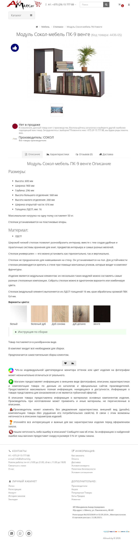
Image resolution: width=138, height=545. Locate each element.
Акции (75, 489)
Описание (34, 154)
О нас (11, 469)
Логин (11, 485)
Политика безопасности (84, 469)
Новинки (76, 499)
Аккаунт (12, 492)
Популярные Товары (82, 492)
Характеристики (59, 154)
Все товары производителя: (32, 140)
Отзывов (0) (85, 154)
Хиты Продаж (78, 496)
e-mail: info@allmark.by (19, 458)
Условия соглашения (82, 472)
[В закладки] (65, 363)
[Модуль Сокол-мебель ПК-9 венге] (69, 72)
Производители (79, 485)
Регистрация (14, 489)
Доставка (107, 154)
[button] (121, 4)
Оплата (75, 458)
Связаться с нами (17, 465)
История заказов (16, 496)
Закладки (13, 499)
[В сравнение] (72, 363)
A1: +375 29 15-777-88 (19, 455)
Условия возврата (80, 465)
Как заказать (78, 455)
